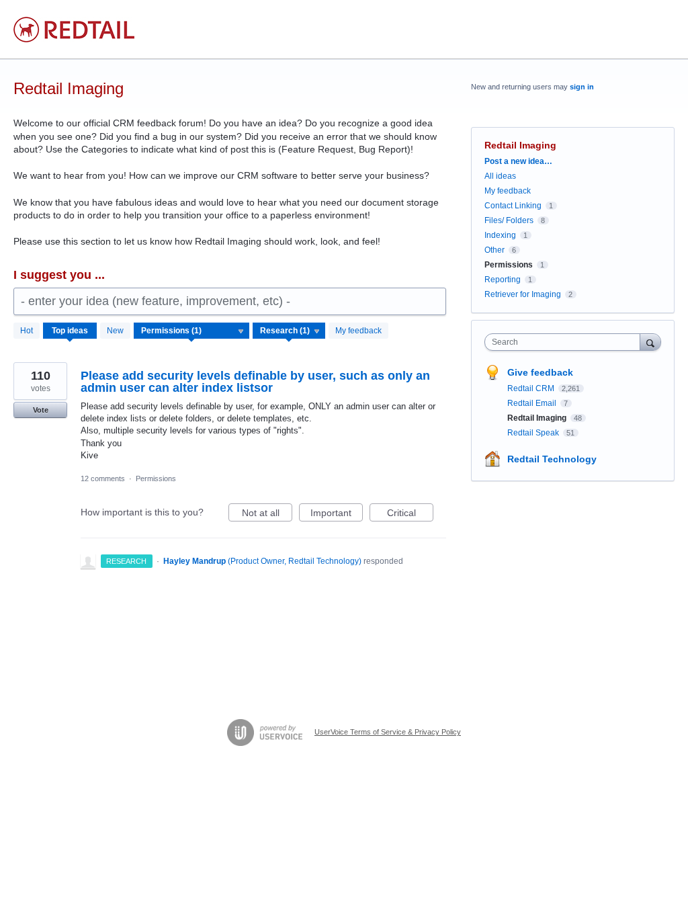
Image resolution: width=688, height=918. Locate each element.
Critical (410, 514)
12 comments (103, 478)
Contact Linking (513, 205)
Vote (40, 410)
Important (336, 514)
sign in (582, 87)
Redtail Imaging (537, 418)
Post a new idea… (518, 161)
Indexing (500, 235)
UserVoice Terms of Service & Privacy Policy (387, 732)
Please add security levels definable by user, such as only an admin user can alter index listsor (255, 381)
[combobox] (565, 342)
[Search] (650, 341)
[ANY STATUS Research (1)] (289, 330)
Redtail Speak (534, 432)
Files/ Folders (508, 220)
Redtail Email (532, 403)
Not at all (267, 514)
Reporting (502, 279)
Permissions (156, 478)
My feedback (358, 330)
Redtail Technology (552, 459)
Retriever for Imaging (522, 294)
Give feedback (540, 372)
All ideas (500, 176)
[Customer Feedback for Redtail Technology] (73, 29)
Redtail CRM (531, 388)
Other (494, 250)
